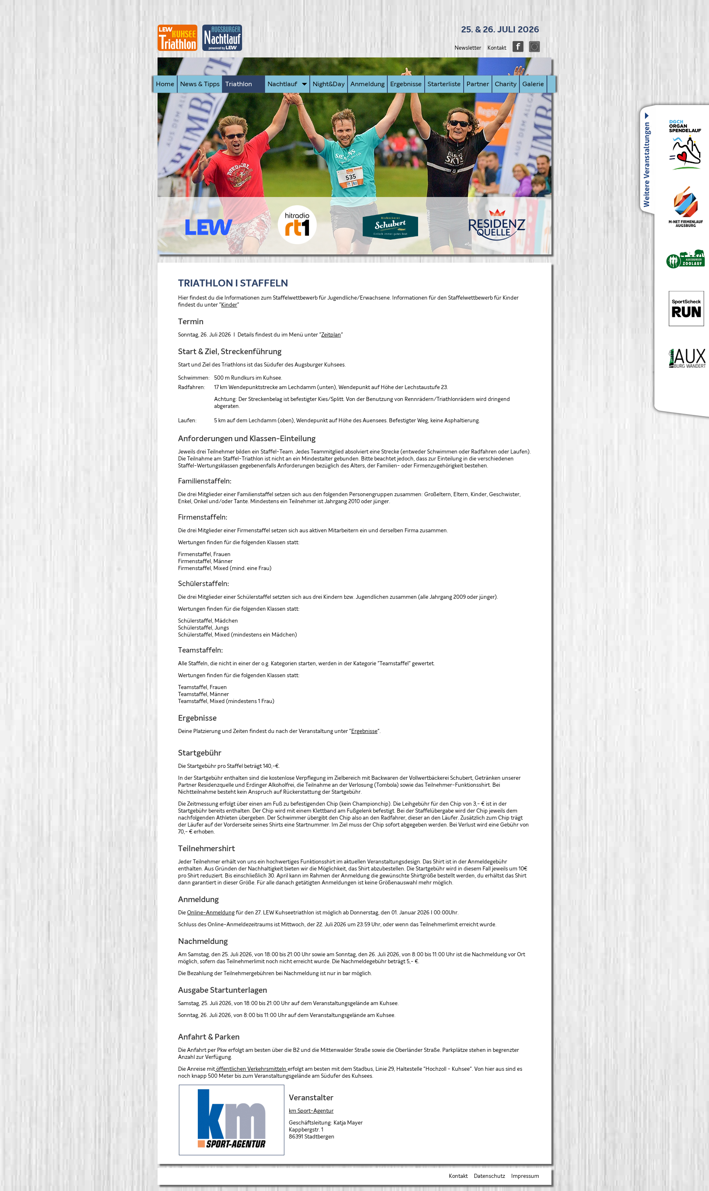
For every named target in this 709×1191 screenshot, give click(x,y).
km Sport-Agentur (311, 1111)
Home (165, 84)
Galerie (533, 84)
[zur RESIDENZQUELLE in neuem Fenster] (497, 239)
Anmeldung (367, 84)
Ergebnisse (406, 84)
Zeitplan (331, 335)
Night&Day (329, 84)
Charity (506, 84)
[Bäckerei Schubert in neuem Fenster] (390, 238)
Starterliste (444, 84)
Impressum (525, 1176)
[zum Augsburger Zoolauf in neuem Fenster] (682, 267)
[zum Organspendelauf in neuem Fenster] (680, 169)
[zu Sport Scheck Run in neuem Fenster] (681, 325)
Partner (478, 84)
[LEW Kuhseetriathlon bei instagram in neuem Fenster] (532, 50)
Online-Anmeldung (211, 913)
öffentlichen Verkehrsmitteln (251, 1069)
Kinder (229, 305)
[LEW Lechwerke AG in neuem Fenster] (207, 233)
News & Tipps (200, 84)
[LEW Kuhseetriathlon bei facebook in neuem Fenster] (516, 50)
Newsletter (468, 48)
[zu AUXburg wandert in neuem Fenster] (682, 366)
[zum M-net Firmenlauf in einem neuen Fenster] (681, 225)
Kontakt (496, 48)
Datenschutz (489, 1176)
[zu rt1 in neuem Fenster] (297, 242)
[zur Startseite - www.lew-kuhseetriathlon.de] (202, 54)
